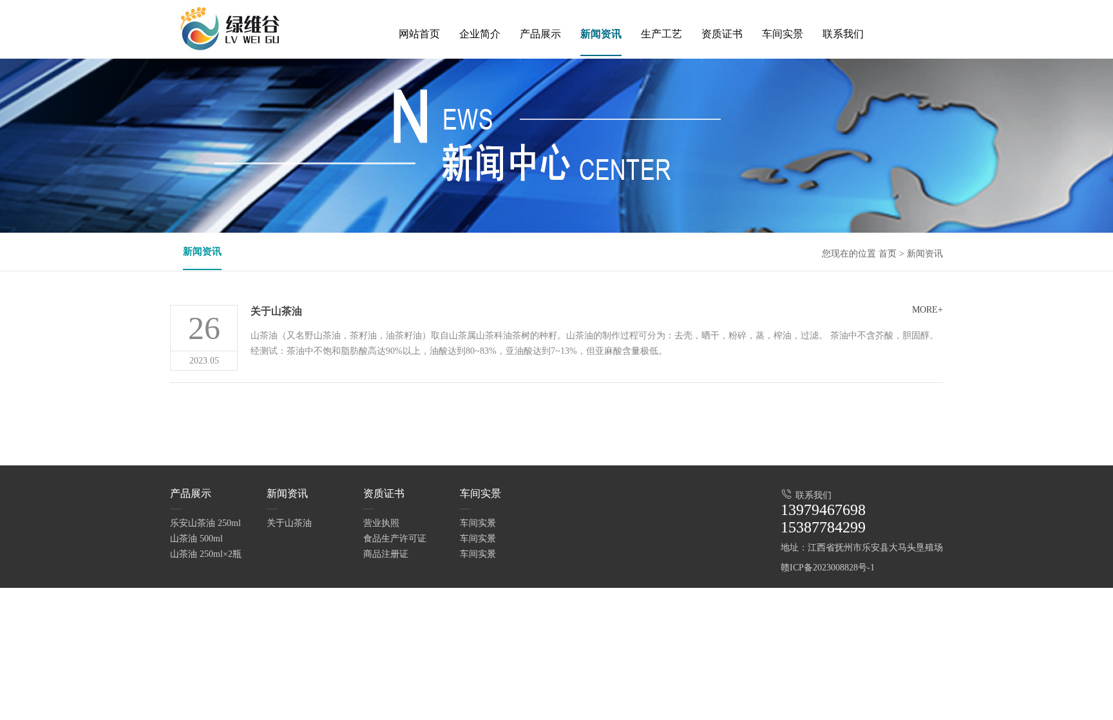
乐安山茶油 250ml (205, 523)
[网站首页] (419, 59)
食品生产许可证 (394, 538)
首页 (888, 253)
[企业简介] (479, 59)
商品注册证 (385, 554)
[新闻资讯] (601, 60)
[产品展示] (540, 59)
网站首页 (419, 33)
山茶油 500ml (196, 538)
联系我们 (843, 33)
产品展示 (540, 33)
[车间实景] (782, 59)
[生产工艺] (661, 59)
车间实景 (782, 33)
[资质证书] (722, 59)
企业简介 (479, 33)
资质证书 (722, 33)
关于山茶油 (276, 311)
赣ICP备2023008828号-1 (828, 567)
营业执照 (381, 523)
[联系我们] (843, 59)
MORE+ (927, 310)
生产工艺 (661, 33)
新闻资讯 (601, 33)
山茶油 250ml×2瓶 (206, 554)
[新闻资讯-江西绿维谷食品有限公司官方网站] (234, 29)
